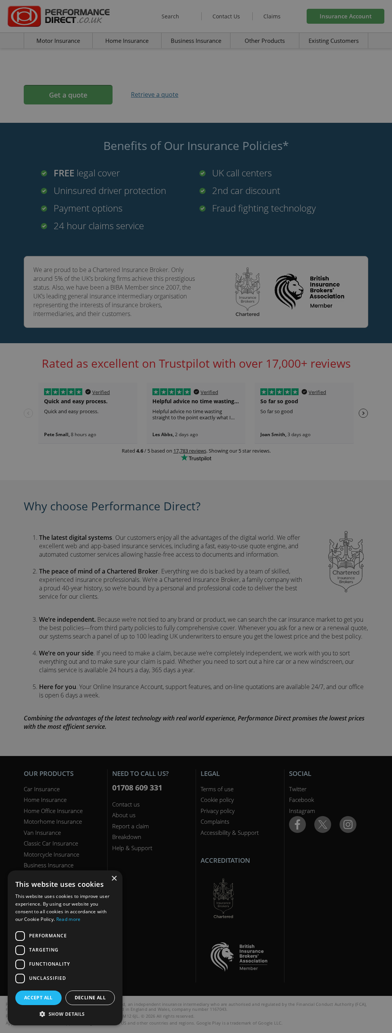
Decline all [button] (90, 997)
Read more (68, 919)
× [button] (114, 878)
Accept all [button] (38, 997)
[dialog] (196, 516)
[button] (65, 1014)
